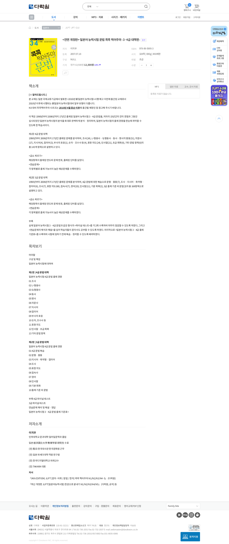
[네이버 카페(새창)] (197, 515)
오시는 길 (33, 506)
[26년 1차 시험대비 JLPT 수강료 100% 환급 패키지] (219, 105)
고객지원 (196, 17)
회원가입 (186, 17)
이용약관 (45, 506)
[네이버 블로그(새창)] (185, 515)
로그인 (178, 17)
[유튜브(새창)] (179, 515)
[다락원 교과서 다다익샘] (219, 36)
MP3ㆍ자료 (97, 17)
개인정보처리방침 (60, 506)
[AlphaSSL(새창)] (194, 527)
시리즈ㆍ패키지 (119, 17)
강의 (75, 17)
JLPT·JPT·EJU (72, 27)
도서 (53, 17)
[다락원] (39, 6)
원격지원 (193, 536)
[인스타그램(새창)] (191, 515)
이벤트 (141, 17)
